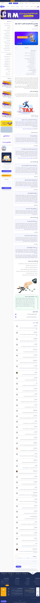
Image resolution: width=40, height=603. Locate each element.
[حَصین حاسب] (36, 7)
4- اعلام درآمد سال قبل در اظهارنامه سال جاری (30, 58)
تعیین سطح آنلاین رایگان (6, 175)
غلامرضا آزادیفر (35, 338)
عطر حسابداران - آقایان (17, 581)
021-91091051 (2, 2)
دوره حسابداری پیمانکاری (37, 582)
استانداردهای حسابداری (7, 45)
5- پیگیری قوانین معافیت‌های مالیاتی (31, 59)
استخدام (22, 6)
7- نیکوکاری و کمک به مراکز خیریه (31, 62)
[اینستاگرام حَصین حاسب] (8, 594)
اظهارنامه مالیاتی (21, 121)
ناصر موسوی (35, 426)
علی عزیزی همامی (35, 360)
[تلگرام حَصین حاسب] (8, 589)
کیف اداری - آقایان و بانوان (16, 582)
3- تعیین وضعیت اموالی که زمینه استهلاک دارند (29, 55)
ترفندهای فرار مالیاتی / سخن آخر (32, 70)
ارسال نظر (19, 566)
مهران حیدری (35, 437)
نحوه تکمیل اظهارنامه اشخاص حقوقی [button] (28, 128)
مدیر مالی (9, 71)
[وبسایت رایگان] (6, 148)
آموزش (31, 6)
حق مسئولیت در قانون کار (9, 117)
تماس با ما (33, 3)
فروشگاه (17, 6)
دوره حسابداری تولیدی (37, 583)
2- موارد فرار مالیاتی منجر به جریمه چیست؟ (30, 74)
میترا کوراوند (35, 527)
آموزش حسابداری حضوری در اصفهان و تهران (19, 599)
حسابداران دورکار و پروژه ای (7, 33)
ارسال (7, 585)
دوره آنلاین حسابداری (17, 583)
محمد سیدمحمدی (35, 349)
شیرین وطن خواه (35, 470)
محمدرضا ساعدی (35, 448)
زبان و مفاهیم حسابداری (7, 50)
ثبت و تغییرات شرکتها (27, 581)
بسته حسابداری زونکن (17, 579)
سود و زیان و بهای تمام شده (7, 30)
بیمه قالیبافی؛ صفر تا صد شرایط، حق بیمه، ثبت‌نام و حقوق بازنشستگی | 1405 (7, 107)
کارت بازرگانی (32, 275)
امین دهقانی (35, 505)
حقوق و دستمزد (8, 40)
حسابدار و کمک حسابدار (7, 58)
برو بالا (38, 602)
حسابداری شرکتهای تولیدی (7, 66)
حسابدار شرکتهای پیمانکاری (7, 64)
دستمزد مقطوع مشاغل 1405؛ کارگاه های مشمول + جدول (7, 97)
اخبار (30, 3)
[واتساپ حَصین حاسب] (8, 591)
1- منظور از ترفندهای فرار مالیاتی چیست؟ (30, 73)
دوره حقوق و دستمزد (37, 579)
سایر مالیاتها (33, 21)
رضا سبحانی (35, 404)
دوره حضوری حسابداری (17, 580)
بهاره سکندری (35, 325)
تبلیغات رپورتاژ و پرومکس (26, 583)
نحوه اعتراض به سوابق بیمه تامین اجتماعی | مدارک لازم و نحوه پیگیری (7, 87)
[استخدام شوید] (6, 123)
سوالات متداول (21, 3)
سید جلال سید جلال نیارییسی (33, 516)
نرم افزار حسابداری (27, 579)
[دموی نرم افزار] (20, 14)
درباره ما (37, 3)
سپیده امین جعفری (35, 548)
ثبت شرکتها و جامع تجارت (7, 35)
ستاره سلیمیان (35, 415)
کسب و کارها (12, 6)
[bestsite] (38, 594)
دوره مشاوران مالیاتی (38, 584)
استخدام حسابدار (27, 582)
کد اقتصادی (34, 269)
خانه (37, 21)
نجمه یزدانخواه (35, 460)
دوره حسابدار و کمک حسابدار (37, 580)
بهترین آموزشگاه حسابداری (34, 598)
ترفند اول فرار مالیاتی (33, 51)
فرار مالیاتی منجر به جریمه (33, 69)
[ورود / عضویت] (2, 7)
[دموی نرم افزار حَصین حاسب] (6, 136)
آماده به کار (26, 6)
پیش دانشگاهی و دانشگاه (7, 56)
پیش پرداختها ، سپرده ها (7, 25)
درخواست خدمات (15, 3)
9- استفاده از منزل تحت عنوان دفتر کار (31, 66)
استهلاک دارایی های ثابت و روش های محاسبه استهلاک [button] (25, 158)
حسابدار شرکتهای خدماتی (7, 61)
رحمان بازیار (36, 372)
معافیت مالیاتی (26, 185)
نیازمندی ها (7, 6)
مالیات (29, 93)
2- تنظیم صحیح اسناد (32, 54)
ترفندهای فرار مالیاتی (33, 50)
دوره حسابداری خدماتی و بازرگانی (36, 581)
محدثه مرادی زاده (35, 492)
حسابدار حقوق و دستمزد (7, 59)
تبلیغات (10, 3)
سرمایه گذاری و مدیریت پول (7, 38)
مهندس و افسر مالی (8, 74)
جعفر (36, 383)
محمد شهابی (35, 538)
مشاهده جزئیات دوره (5, 171)
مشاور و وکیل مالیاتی (7, 69)
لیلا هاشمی (36, 393)
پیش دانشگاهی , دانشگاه (7, 23)
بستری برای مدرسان (27, 584)
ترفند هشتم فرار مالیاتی (32, 63)
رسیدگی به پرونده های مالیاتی (6, 48)
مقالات (26, 3)
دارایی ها (25, 225)
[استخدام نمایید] (6, 129)
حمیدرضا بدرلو (35, 481)
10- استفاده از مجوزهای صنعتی (31, 67)
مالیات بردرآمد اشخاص (7, 43)
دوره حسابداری (28, 580)
